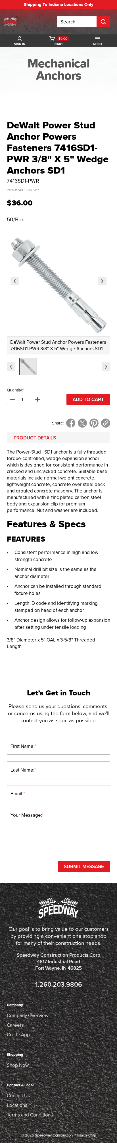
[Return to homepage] (10, 21)
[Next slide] (102, 281)
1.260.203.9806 (58, 984)
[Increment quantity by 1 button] (37, 399)
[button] (28, 366)
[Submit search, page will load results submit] (103, 21)
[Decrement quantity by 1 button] (12, 399)
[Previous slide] (15, 281)
